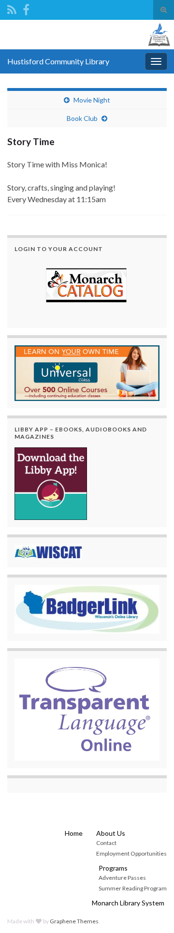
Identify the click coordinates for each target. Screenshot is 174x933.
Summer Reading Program (133, 888)
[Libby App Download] (50, 482)
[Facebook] (26, 8)
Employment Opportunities (131, 853)
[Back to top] (152, 911)
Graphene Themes (74, 921)
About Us (110, 833)
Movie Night (91, 100)
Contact (106, 842)
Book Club (82, 118)
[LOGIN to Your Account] (87, 286)
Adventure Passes (122, 877)
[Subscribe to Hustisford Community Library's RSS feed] (11, 8)
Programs (113, 868)
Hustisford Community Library (58, 61)
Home (74, 833)
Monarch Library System (128, 903)
